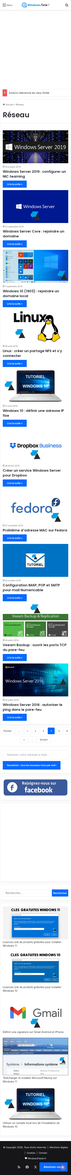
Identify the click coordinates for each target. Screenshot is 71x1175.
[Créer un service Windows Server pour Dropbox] (35, 445)
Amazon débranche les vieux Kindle (29, 92)
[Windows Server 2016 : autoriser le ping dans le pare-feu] (35, 679)
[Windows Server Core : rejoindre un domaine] (35, 206)
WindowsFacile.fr (37, 1158)
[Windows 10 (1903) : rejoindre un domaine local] (35, 266)
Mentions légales (59, 1147)
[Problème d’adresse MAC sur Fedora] (35, 505)
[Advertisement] (35, 49)
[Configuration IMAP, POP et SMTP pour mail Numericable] (35, 560)
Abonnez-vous (53, 1167)
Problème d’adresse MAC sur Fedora (35, 530)
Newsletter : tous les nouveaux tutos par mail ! (31, 765)
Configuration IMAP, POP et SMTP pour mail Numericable (31, 587)
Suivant (44, 739)
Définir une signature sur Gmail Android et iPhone (33, 1032)
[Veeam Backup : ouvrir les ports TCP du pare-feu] (35, 620)
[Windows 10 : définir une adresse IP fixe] (35, 385)
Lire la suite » (14, 184)
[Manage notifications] (63, 1167)
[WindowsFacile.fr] (35, 4)
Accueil (9, 104)
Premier (7, 731)
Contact (43, 1152)
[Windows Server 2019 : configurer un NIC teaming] (35, 146)
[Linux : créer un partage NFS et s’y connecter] (35, 326)
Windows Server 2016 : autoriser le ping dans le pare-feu (32, 707)
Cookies (31, 1152)
